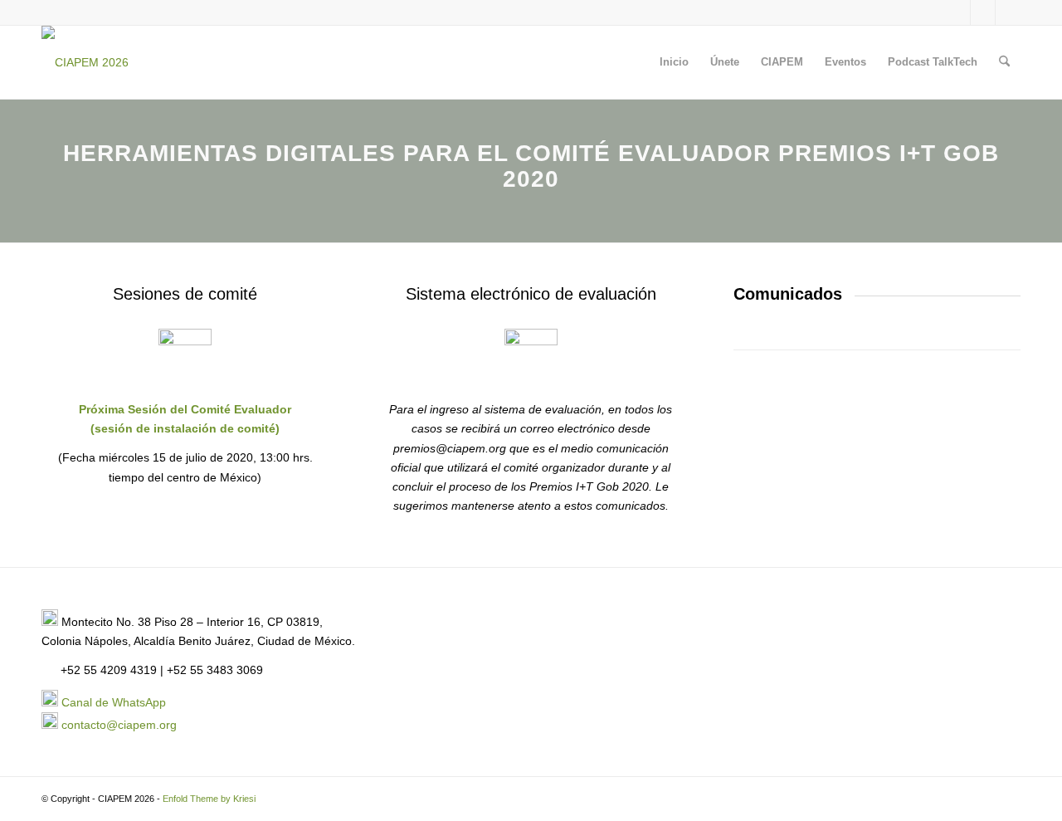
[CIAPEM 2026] (85, 62)
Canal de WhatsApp (113, 702)
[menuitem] (674, 62)
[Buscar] (1004, 62)
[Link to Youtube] (1008, 12)
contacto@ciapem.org (119, 724)
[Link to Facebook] (983, 12)
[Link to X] (958, 12)
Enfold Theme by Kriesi (209, 799)
